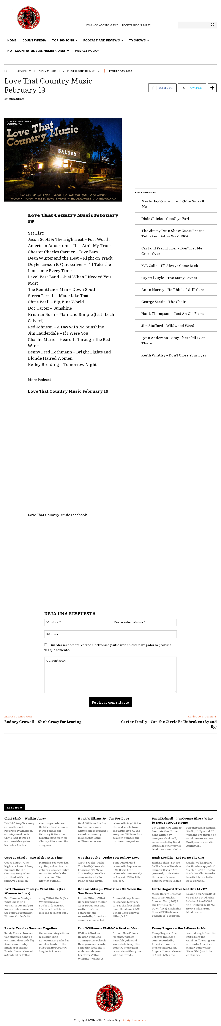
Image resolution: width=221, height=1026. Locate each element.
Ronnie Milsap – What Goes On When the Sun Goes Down (110, 891)
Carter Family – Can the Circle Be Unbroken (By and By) (169, 724)
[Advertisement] (75, 559)
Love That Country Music (36, 71)
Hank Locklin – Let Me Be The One (178, 857)
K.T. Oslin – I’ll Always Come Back (169, 265)
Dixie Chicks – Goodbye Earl (165, 218)
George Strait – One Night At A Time (33, 857)
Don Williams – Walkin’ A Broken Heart (109, 928)
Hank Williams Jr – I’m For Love (103, 818)
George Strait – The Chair (163, 301)
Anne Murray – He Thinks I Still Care (172, 289)
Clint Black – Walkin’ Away (25, 818)
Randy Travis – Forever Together (31, 928)
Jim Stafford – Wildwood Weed (167, 325)
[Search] (212, 25)
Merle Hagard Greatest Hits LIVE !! (179, 889)
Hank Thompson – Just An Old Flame (173, 313)
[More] (212, 88)
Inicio (9, 71)
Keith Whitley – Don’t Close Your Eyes (173, 355)
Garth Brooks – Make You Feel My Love (108, 857)
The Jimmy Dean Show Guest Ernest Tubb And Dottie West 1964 (172, 233)
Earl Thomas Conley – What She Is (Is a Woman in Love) (34, 891)
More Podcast (39, 379)
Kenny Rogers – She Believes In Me (178, 928)
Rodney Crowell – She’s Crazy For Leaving (43, 721)
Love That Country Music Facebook (57, 514)
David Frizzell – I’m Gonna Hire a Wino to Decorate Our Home (182, 820)
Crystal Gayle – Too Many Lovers (169, 277)
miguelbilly (16, 98)
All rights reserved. (135, 1020)
